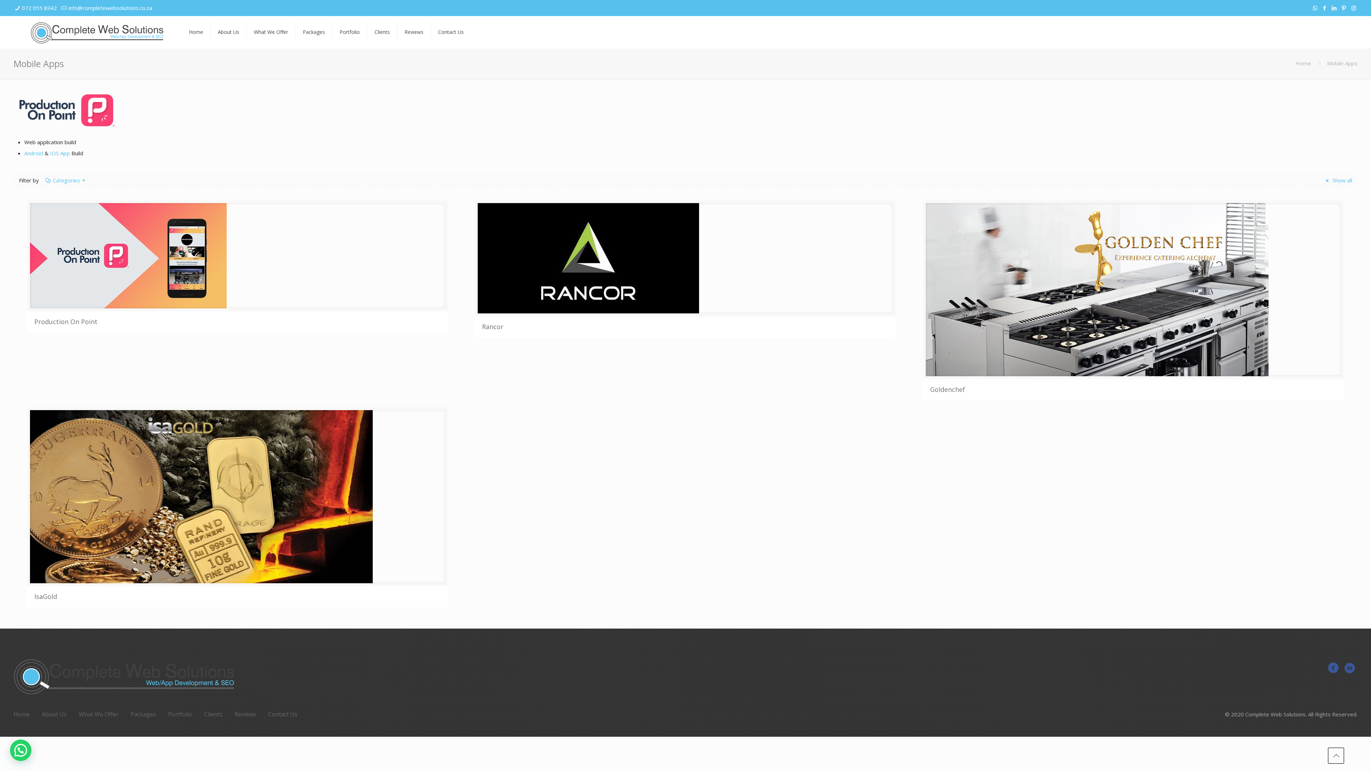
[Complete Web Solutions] (97, 32)
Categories (66, 180)
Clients (213, 714)
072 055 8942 (39, 7)
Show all (1341, 180)
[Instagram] (1353, 7)
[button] (20, 750)
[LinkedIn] (1334, 7)
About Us (54, 714)
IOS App (60, 153)
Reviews (245, 714)
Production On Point (65, 321)
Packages (143, 714)
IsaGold (45, 596)
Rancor (492, 326)
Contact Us (282, 714)
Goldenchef (947, 389)
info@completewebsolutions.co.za (110, 7)
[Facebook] (1325, 7)
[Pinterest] (1344, 7)
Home (1303, 63)
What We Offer (99, 714)
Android (33, 153)
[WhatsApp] (1315, 7)
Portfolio (180, 714)
